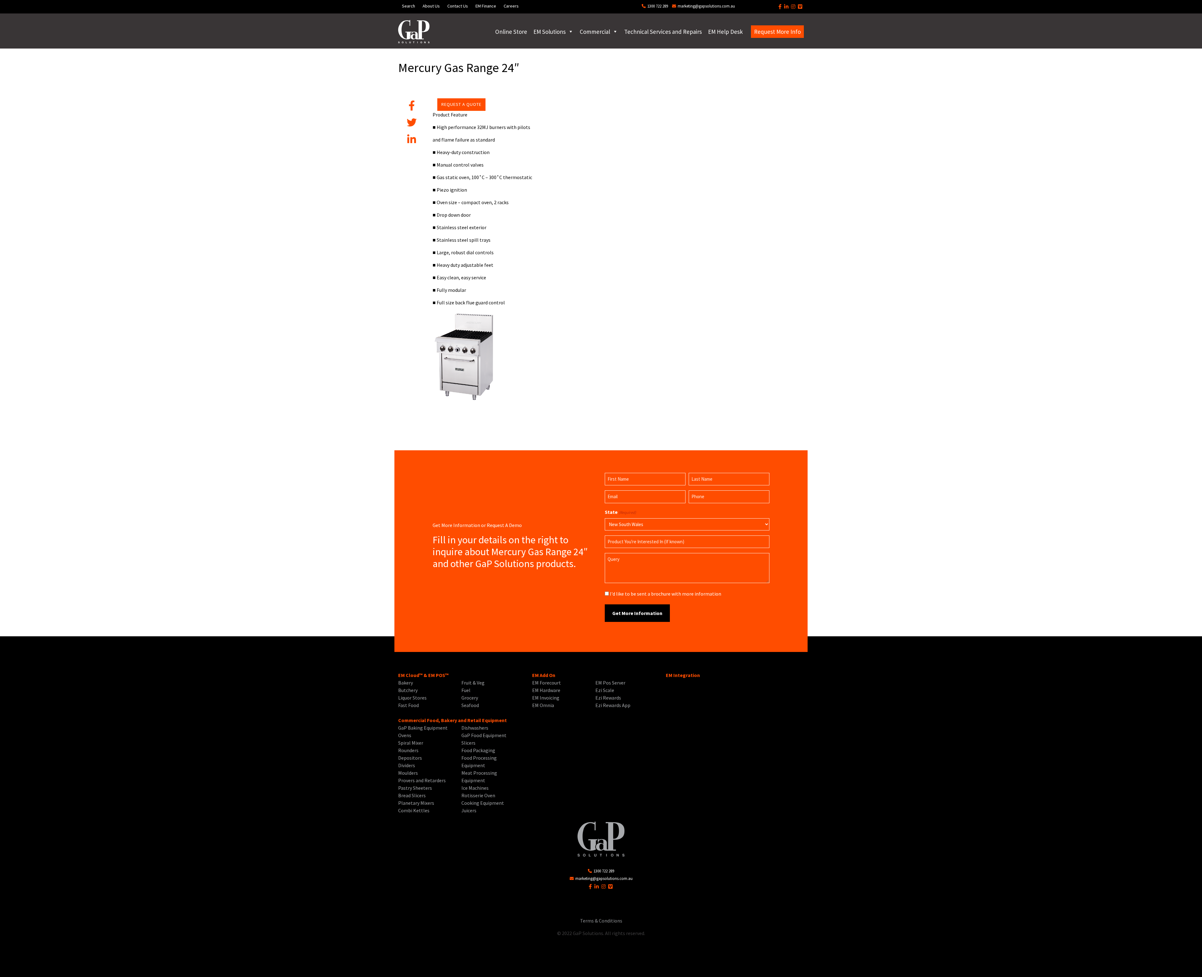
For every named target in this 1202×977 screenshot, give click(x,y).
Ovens (404, 735)
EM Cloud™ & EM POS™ (423, 675)
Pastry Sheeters (415, 788)
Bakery (405, 683)
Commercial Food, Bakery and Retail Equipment (452, 720)
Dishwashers (474, 728)
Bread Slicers (412, 795)
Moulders (408, 773)
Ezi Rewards (608, 698)
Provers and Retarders (422, 780)
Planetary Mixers (416, 803)
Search (408, 6)
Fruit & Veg (473, 683)
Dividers (406, 765)
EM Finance (485, 6)
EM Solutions (549, 31)
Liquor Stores (412, 698)
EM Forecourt (546, 683)
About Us (431, 6)
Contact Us (457, 6)
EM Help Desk (725, 31)
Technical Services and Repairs (663, 31)
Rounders (408, 750)
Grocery (469, 698)
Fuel (465, 690)
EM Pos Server (610, 683)
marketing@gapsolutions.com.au (706, 5)
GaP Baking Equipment (423, 728)
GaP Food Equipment (483, 735)
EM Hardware (546, 690)
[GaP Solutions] (413, 31)
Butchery (408, 690)
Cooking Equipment (482, 803)
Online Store (511, 31)
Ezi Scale (604, 690)
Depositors (410, 758)
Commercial (595, 31)
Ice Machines (475, 788)
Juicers (468, 810)
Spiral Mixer (410, 743)
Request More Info (777, 31)
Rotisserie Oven (478, 795)
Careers (511, 6)
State (620, 512)
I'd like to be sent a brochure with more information (665, 594)
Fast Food (408, 705)
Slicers (468, 743)
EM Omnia (543, 705)
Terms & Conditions (601, 921)
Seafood (470, 705)
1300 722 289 (657, 5)
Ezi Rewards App (612, 705)
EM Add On (543, 675)
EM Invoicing (545, 698)
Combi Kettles (413, 810)
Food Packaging (478, 750)
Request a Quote (461, 104)
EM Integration (683, 675)
